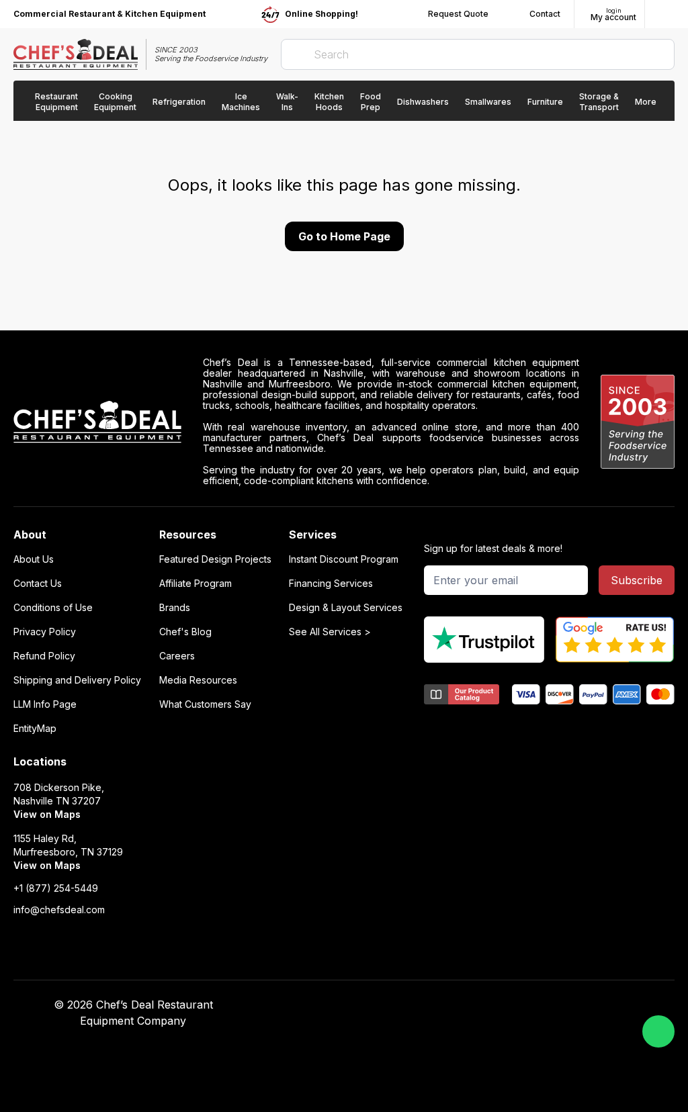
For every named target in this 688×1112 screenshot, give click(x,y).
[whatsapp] (658, 1031)
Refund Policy (44, 656)
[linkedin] (539, 1005)
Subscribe (636, 580)
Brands (174, 607)
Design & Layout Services (345, 607)
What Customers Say (205, 704)
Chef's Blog (185, 632)
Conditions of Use (53, 607)
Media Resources (198, 680)
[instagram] (565, 1005)
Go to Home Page (344, 236)
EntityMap (34, 728)
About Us (33, 559)
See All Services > (330, 632)
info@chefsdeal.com (59, 910)
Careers (177, 656)
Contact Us (37, 583)
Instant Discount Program (343, 559)
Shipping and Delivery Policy (77, 680)
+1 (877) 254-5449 (55, 888)
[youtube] (486, 1005)
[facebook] (460, 1005)
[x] (513, 1005)
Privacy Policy (44, 632)
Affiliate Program (195, 583)
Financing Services (331, 583)
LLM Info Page (45, 704)
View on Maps (47, 814)
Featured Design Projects (215, 559)
